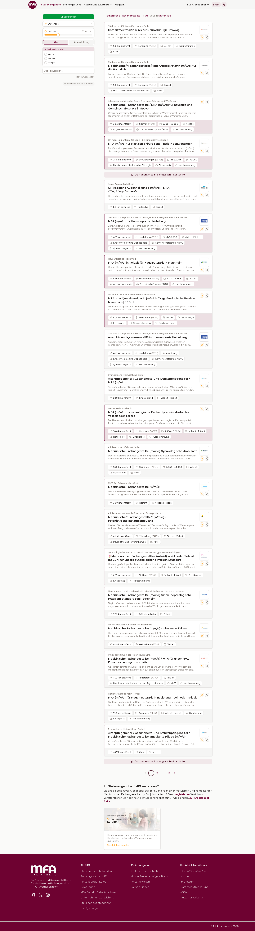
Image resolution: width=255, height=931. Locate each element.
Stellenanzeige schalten (145, 871)
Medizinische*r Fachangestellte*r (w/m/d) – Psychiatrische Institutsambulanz (137, 519)
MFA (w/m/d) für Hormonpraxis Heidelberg (137, 221)
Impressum (187, 881)
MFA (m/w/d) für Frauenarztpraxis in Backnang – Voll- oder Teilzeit (152, 697)
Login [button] (216, 4)
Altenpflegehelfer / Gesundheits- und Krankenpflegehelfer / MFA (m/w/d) (149, 380)
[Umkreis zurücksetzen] (91, 31)
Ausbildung (83, 42)
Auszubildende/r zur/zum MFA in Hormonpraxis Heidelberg (147, 337)
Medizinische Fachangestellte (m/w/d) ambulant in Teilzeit (147, 628)
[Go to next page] (175, 773)
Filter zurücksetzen (84, 77)
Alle (56, 42)
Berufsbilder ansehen (118, 845)
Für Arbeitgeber (196, 4)
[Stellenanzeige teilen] (207, 37)
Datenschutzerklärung (194, 887)
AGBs (183, 892)
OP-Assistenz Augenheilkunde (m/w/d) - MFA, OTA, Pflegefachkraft (139, 189)
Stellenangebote (51, 4)
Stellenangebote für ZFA (96, 903)
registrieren (182, 794)
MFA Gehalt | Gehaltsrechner (98, 892)
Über (193, 871)
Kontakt (185, 876)
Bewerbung (88, 887)
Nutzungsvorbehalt (192, 897)
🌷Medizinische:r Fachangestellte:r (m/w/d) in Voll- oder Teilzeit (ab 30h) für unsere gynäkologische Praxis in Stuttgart (151, 558)
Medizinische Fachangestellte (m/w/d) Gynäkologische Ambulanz (152, 451)
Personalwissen (140, 881)
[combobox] (66, 70)
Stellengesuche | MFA (94, 876)
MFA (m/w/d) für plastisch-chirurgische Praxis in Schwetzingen (150, 143)
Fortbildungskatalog (94, 881)
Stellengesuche (72, 4)
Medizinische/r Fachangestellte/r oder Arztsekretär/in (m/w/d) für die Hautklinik (152, 67)
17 (169, 773)
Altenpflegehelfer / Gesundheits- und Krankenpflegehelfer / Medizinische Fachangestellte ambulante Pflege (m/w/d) (149, 734)
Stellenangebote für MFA (96, 871)
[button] (224, 4)
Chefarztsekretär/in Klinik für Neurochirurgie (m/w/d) (143, 30)
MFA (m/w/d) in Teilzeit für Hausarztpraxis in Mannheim (145, 262)
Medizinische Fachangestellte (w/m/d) (134, 487)
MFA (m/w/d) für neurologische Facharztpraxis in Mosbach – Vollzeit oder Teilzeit (148, 414)
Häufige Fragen (90, 908)
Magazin (120, 4)
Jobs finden (70, 16)
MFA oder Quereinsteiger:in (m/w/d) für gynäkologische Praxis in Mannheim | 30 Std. (151, 300)
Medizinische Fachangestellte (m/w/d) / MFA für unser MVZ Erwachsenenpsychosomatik (148, 660)
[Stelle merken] (202, 37)
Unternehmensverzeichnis (97, 897)
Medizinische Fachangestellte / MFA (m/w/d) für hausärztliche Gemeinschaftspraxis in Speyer (150, 106)
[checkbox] (45, 54)
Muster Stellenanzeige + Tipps (149, 876)
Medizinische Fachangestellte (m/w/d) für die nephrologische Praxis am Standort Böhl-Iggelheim (150, 596)
